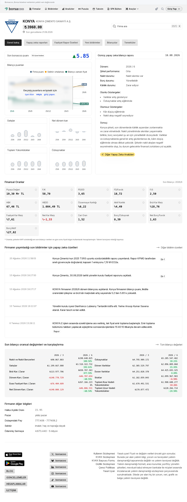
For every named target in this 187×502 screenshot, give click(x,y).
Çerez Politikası (107, 467)
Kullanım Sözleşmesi (104, 453)
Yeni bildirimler (92, 42)
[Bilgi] (36, 190)
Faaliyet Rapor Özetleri (66, 42)
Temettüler (129, 42)
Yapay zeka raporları (36, 42)
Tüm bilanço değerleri (171, 344)
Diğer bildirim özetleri (171, 247)
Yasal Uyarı (109, 471)
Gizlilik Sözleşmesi (105, 464)
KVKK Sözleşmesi (105, 457)
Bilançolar (112, 42)
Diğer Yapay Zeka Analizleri (119, 154)
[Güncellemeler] (156, 9)
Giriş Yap (172, 9)
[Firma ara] (162, 9)
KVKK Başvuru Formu (103, 460)
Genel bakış (13, 42)
